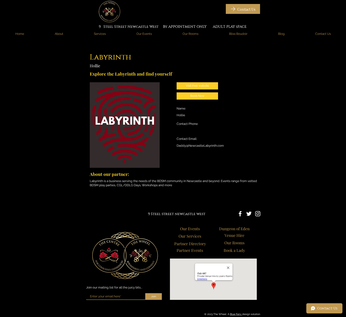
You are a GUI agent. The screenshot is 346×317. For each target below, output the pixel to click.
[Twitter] (248, 213)
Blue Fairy (236, 314)
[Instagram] (257, 213)
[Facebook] (240, 213)
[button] (197, 96)
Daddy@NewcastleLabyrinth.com (200, 145)
